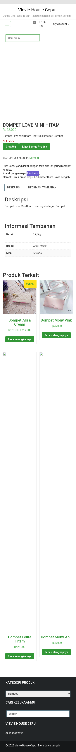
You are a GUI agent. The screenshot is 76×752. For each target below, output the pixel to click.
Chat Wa (11, 146)
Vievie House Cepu (36, 9)
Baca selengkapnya (20, 339)
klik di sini (33, 173)
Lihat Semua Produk (34, 146)
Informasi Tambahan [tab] (41, 187)
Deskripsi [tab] (13, 187)
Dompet (34, 157)
